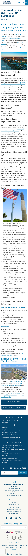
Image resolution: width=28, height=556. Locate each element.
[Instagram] (16, 518)
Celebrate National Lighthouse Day (14, 407)
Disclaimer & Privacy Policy (14, 511)
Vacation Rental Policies (14, 509)
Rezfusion (13, 554)
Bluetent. (20, 554)
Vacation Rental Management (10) (11, 437)
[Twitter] (11, 518)
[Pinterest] (20, 518)
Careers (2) (5, 427)
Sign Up (22, 472)
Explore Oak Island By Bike (9, 458)
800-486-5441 (14, 493)
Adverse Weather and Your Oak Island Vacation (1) (12, 421)
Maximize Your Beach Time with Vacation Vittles (13, 450)
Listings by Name (14, 513)
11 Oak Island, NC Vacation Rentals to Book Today (12, 454)
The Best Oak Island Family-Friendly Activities (12, 461)
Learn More (14, 549)
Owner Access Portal (14, 506)
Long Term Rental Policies (14, 508)
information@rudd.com (14, 495)
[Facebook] (7, 518)
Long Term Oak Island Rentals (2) (11, 430)
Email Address (9, 470)
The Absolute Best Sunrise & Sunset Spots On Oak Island (12, 446)
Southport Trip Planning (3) (10, 434)
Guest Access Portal (14, 504)
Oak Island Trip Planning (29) (10, 432)
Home (14, 502)
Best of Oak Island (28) (8, 425)
